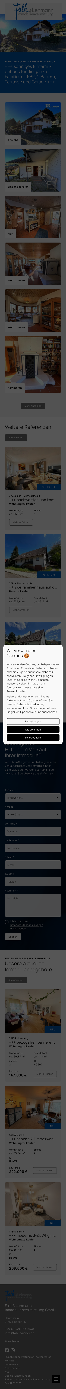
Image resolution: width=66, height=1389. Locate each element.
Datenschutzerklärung (30, 704)
